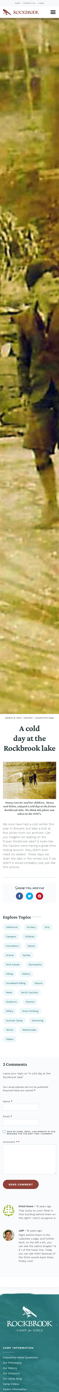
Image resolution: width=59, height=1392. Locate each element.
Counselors (12, 946)
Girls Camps (12, 964)
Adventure (12, 927)
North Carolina (29, 992)
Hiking (9, 973)
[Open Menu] (53, 12)
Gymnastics (35, 964)
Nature (38, 983)
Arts (47, 927)
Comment (10, 1142)
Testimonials (29, 1029)
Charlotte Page (44, 718)
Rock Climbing (30, 1011)
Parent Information (15, 1389)
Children (30, 936)
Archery (31, 927)
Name (7, 1101)
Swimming (37, 1020)
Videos (9, 1039)
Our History (10, 1368)
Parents (30, 1001)
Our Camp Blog (12, 1378)
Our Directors (11, 1373)
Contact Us (29, 3)
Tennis (9, 1029)
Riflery (9, 1011)
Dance (31, 946)
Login (41, 3)
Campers (11, 936)
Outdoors (11, 1001)
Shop (17, 3)
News (9, 992)
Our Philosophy (12, 1362)
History (28, 718)
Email (7, 1116)
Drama (9, 955)
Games (26, 955)
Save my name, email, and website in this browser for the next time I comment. (31, 1133)
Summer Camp (14, 1020)
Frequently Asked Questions (20, 1357)
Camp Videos (11, 1383)
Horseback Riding (15, 983)
